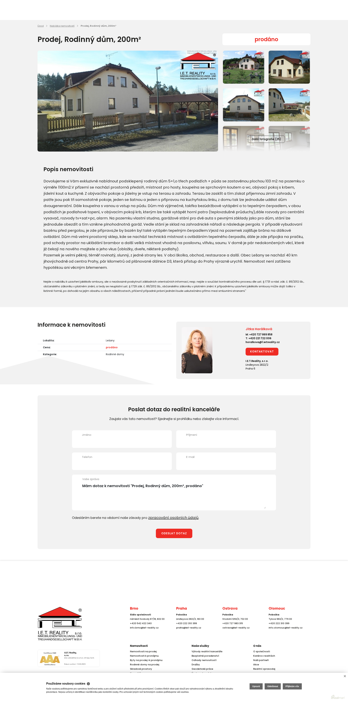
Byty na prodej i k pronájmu (145, 660)
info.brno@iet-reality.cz (143, 634)
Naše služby (200, 646)
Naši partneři (260, 660)
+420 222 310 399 (185, 630)
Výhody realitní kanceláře (206, 651)
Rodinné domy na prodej (143, 664)
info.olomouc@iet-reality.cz (284, 634)
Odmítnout (272, 686)
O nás (257, 646)
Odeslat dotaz (174, 533)
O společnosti (261, 651)
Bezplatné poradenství (204, 655)
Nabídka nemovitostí (62, 26)
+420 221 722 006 (259, 338)
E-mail (190, 457)
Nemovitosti (139, 646)
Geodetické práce (202, 668)
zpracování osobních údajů (170, 517)
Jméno (86, 435)
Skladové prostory (140, 668)
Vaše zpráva (90, 479)
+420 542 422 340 (140, 630)
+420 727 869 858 (260, 334)
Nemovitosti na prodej (142, 651)
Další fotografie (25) (266, 139)
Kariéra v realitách (263, 655)
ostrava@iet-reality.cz (235, 634)
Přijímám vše (292, 686)
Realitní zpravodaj (263, 668)
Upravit (256, 686)
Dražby (195, 664)
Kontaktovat (262, 351)
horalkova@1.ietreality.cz (263, 342)
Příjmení (191, 435)
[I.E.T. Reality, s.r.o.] (56, 626)
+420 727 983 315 (231, 630)
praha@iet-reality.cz (187, 634)
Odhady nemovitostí (203, 660)
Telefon (87, 457)
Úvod (41, 26)
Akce (255, 664)
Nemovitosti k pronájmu (143, 655)
